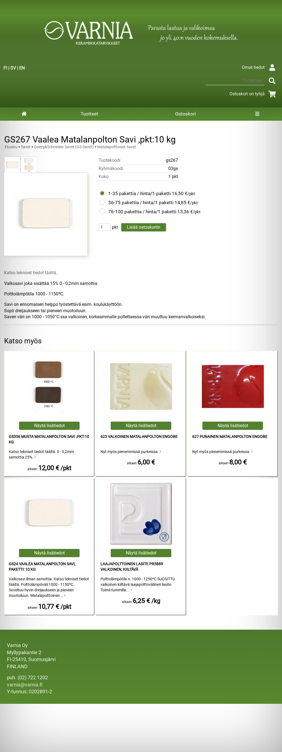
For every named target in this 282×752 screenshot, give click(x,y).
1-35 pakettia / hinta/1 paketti (139, 193)
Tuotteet (89, 114)
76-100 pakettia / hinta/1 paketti (142, 211)
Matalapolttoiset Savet (116, 147)
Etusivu (11, 147)
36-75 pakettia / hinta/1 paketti (140, 202)
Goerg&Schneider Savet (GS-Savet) (64, 147)
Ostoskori (185, 114)
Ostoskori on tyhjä (247, 93)
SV (13, 68)
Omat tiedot (253, 67)
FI (5, 68)
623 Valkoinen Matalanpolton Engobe (139, 436)
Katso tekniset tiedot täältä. (30, 272)
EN (22, 68)
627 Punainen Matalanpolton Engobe (229, 436)
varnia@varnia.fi (24, 685)
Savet (26, 147)
